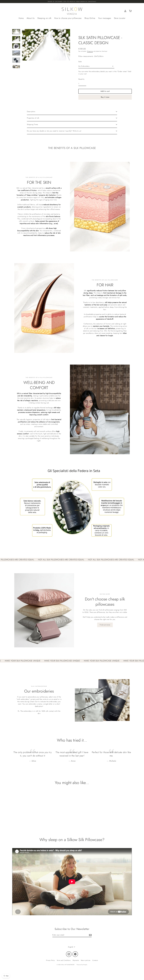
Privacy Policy (50, 960)
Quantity (81, 79)
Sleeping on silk (44, 18)
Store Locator (119, 18)
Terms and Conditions (64, 960)
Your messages (104, 18)
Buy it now (105, 97)
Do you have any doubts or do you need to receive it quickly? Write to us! (54, 131)
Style (80, 61)
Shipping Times (32, 124)
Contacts (95, 960)
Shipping (90, 51)
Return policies (85, 960)
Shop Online (89, 18)
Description (31, 111)
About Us (30, 18)
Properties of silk (33, 118)
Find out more (105, 625)
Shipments (76, 960)
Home (21, 18)
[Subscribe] (90, 935)
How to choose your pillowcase (67, 18)
